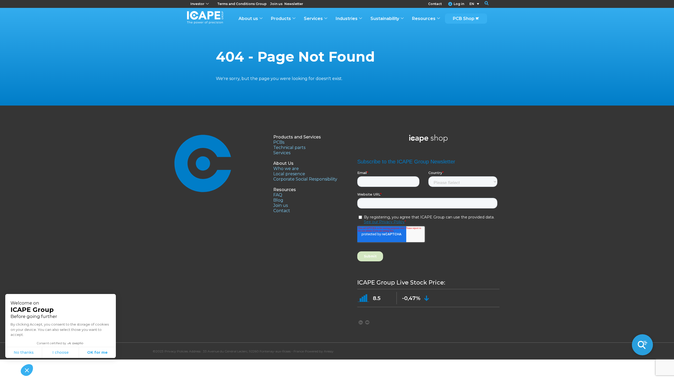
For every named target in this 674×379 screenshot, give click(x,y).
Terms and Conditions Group (242, 4)
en (471, 4)
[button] (483, 4)
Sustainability (384, 18)
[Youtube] (367, 322)
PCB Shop (463, 18)
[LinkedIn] (361, 322)
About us (248, 18)
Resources (423, 18)
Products (281, 18)
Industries (347, 18)
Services (313, 18)
